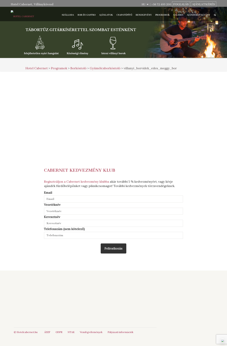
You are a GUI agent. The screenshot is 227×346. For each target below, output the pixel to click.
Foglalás (181, 4)
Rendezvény (144, 15)
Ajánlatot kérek (140, 93)
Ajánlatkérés (203, 4)
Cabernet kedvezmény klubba (87, 181)
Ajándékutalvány (198, 15)
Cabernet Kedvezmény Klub (79, 170)
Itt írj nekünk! (109, 295)
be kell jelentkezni (63, 123)
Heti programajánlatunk (143, 123)
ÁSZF (47, 332)
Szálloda (68, 15)
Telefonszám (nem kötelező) (64, 229)
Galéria (178, 15)
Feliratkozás (113, 248)
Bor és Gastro (87, 15)
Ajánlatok (106, 15)
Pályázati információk (120, 332)
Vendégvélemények (91, 332)
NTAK (71, 332)
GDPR (59, 332)
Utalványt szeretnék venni (140, 108)
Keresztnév (52, 217)
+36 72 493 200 (161, 4)
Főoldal (54, 288)
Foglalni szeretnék (140, 81)
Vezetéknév (52, 204)
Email (48, 192)
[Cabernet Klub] (140, 304)
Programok (162, 15)
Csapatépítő (124, 15)
